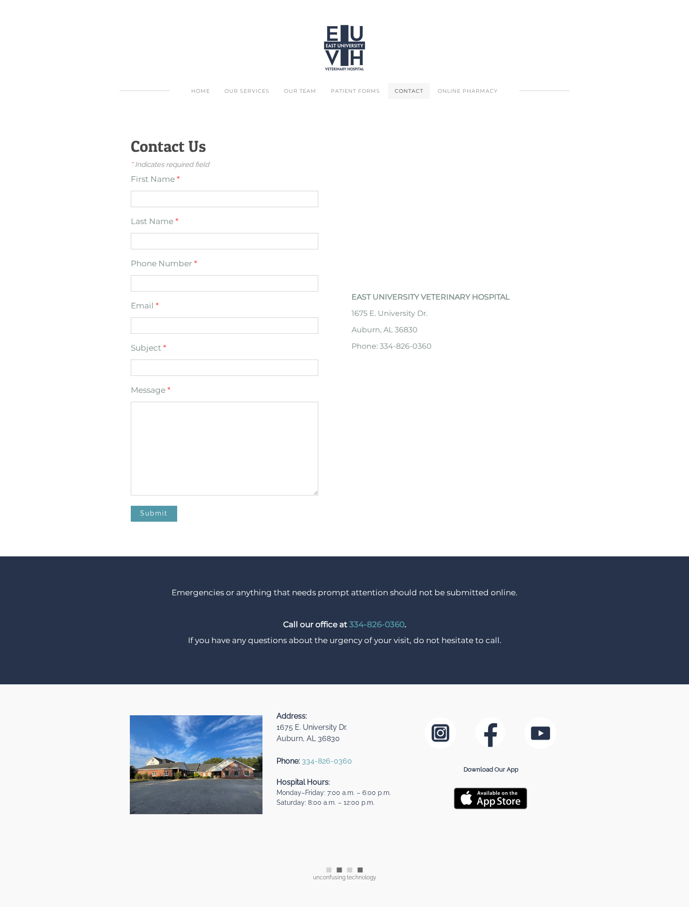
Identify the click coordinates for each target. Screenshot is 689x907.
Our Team (300, 91)
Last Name (155, 221)
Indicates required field (170, 164)
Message (151, 390)
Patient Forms (355, 91)
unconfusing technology (344, 877)
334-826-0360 (376, 624)
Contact (409, 91)
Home (200, 91)
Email (145, 305)
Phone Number (164, 263)
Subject (148, 347)
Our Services (247, 91)
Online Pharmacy (468, 91)
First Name (155, 179)
